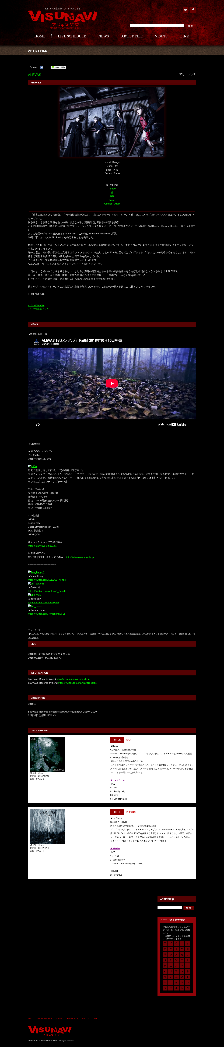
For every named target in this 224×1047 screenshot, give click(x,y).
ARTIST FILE (132, 36)
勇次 (112, 196)
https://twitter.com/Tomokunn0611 (46, 613)
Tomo (112, 200)
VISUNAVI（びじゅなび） (50, 1031)
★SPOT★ (115, 848)
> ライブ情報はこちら (38, 309)
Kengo (112, 188)
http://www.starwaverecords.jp (73, 679)
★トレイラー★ (117, 780)
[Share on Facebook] (41, 67)
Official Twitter (112, 203)
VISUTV (161, 36)
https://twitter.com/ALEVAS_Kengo (47, 579)
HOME (39, 36)
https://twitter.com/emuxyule (43, 602)
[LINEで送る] (58, 67)
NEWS (103, 36)
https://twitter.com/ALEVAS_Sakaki (47, 591)
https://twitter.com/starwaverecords (77, 682)
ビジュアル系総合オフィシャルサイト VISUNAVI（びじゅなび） (63, 19)
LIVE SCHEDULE (72, 36)
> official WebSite (36, 305)
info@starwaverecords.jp (80, 557)
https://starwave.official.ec (42, 545)
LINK (184, 36)
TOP (30, 1018)
